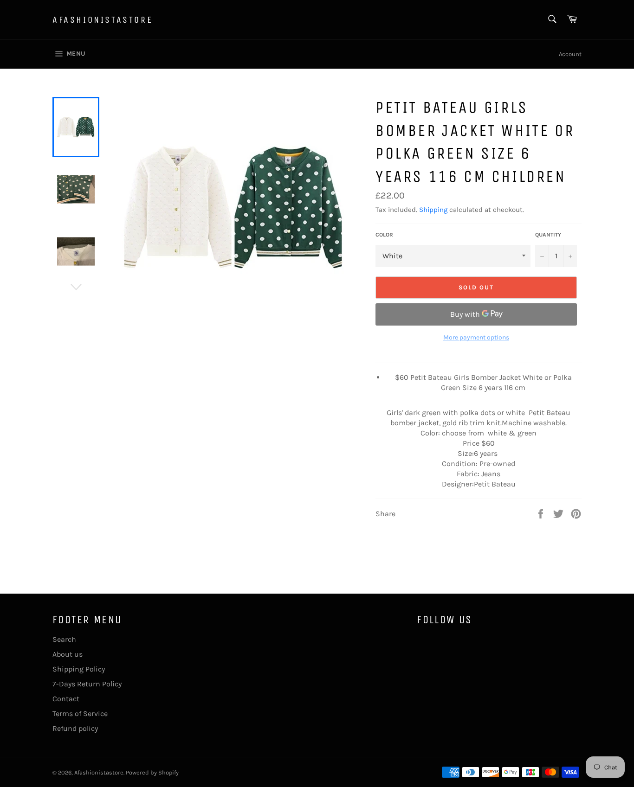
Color (384, 234)
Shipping (433, 209)
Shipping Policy (78, 669)
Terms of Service (80, 713)
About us (67, 654)
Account (570, 54)
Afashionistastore (102, 19)
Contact (65, 698)
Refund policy (75, 728)
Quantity (548, 234)
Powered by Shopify (152, 772)
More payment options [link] (476, 337)
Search (64, 639)
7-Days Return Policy (87, 683)
